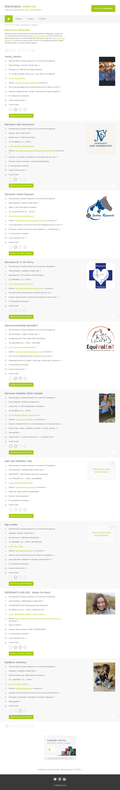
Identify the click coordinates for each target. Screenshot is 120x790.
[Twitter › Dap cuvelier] (11, 577)
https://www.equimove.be (23, 688)
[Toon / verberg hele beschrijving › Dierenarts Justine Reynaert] (37, 225)
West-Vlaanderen (14, 203)
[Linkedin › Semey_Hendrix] (20, 109)
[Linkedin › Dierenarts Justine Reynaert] (20, 247)
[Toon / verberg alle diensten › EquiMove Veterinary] (37, 697)
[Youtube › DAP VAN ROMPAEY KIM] (25, 510)
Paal (17, 133)
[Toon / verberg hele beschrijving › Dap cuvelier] (37, 555)
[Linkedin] (64, 779)
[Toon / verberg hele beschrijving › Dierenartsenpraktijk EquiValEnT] (37, 356)
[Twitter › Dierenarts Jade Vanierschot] (11, 179)
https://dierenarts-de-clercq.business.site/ (29, 288)
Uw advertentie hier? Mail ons (60, 758)
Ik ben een (103, 8)
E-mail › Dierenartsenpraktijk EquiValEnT (22, 347)
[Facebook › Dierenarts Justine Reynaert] (15, 247)
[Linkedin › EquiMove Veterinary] (20, 711)
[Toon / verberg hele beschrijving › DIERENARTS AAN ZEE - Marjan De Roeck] (37, 625)
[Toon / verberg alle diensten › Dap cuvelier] (37, 559)
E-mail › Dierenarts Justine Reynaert (21, 216)
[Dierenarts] (9, 18)
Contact (42, 19)
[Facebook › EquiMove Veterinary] (15, 711)
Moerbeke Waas (27, 470)
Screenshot (43, 83)
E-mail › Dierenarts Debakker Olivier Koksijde (24, 415)
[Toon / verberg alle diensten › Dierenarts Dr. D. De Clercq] (37, 297)
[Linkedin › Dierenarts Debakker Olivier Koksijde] (20, 446)
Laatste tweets (15, 437)
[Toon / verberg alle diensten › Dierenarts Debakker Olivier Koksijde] (37, 428)
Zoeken (30, 19)
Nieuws (18, 19)
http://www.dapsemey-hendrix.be (26, 83)
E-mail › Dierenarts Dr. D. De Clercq (21, 284)
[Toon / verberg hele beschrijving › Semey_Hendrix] (37, 87)
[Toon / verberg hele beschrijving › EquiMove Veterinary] (37, 693)
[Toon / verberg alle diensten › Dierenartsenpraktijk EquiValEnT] (37, 360)
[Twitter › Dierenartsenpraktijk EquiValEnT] (11, 378)
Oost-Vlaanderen (14, 470)
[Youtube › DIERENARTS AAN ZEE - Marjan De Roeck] (25, 647)
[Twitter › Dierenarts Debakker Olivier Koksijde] (11, 446)
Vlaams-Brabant (14, 65)
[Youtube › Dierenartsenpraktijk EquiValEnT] (25, 378)
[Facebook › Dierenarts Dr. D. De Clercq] (15, 310)
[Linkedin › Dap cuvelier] (20, 577)
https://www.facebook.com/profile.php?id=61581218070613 (35, 151)
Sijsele (24, 203)
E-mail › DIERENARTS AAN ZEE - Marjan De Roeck (27, 614)
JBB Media (58, 785)
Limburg (11, 133)
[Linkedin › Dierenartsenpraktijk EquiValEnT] (20, 378)
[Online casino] (61, 736)
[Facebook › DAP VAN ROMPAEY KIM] (15, 510)
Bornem (20, 533)
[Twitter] (55, 779)
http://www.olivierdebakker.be (25, 419)
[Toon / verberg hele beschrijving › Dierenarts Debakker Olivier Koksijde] (37, 424)
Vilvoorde (24, 65)
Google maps (34, 65)
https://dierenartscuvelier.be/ (24, 551)
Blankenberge (26, 601)
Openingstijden (15, 432)
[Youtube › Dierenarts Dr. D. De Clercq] (25, 310)
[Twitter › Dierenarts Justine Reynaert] (11, 247)
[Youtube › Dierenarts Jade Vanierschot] (25, 179)
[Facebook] (60, 779)
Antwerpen (12, 533)
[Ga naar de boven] (113, 116)
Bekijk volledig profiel (21, 116)
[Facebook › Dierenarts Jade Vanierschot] (15, 179)
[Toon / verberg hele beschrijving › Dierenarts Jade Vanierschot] (37, 157)
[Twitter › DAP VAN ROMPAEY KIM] (11, 510)
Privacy (64, 785)
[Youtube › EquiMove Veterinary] (25, 711)
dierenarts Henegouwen (39, 36)
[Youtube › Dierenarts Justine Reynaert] (25, 247)
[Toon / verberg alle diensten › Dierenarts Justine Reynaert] (37, 229)
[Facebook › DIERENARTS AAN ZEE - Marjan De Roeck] (15, 647)
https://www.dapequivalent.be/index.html (29, 352)
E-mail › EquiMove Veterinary (19, 684)
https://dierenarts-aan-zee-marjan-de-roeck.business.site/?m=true (37, 618)
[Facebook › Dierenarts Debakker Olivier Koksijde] (15, 446)
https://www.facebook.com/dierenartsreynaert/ (30, 220)
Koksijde (25, 402)
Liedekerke (25, 271)
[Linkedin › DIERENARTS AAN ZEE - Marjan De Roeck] (20, 647)
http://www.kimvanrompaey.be (25, 487)
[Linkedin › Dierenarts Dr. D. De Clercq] (20, 310)
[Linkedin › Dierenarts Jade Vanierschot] (20, 179)
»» (33, 51)
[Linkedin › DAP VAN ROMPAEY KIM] (20, 510)
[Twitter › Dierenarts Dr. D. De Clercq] (11, 310)
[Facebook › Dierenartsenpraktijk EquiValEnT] (15, 378)
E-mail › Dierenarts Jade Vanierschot (21, 146)
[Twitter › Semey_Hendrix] (11, 109)
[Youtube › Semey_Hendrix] (25, 109)
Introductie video (47, 437)
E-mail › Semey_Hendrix (17, 78)
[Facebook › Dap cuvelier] (15, 577)
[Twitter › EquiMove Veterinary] (11, 711)
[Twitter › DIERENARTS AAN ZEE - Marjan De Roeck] (11, 647)
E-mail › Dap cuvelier (16, 546)
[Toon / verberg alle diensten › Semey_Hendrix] (37, 91)
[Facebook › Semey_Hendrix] (15, 109)
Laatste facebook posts (18, 100)
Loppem (25, 334)
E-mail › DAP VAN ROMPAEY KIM (21, 483)
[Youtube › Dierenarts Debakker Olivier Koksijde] (25, 446)
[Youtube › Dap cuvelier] (25, 577)
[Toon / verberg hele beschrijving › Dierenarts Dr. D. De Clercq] (37, 293)
